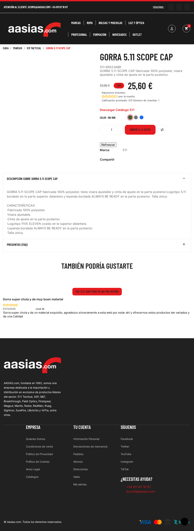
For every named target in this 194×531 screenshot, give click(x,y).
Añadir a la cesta (140, 129)
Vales (76, 476)
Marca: (105, 150)
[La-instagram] (179, 7)
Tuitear (131, 160)
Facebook (127, 438)
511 (125, 150)
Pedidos (78, 454)
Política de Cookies (37, 461)
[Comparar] (162, 129)
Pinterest (137, 160)
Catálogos (32, 476)
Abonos (78, 461)
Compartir (125, 160)
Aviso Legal (33, 469)
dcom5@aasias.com (39, 7)
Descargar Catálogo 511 (117, 110)
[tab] (97, 179)
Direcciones (80, 469)
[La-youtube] (171, 7)
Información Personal (86, 438)
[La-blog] (187, 7)
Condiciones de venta (39, 446)
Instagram (127, 461)
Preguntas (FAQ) (17, 245)
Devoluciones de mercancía (90, 446)
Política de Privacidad (39, 454)
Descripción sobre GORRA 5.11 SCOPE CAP (32, 179)
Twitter (125, 446)
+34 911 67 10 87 (60, 7)
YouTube (126, 454)
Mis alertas (80, 484)
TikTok (125, 469)
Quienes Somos (35, 438)
